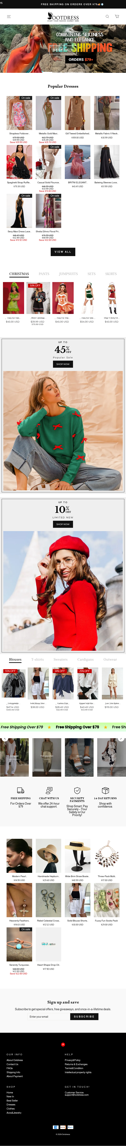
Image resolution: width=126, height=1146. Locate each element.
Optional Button (62, 336)
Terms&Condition (74, 1068)
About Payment (15, 1076)
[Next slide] (121, 738)
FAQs (10, 1068)
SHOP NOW (63, 364)
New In (10, 1096)
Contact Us (12, 1064)
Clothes (11, 1109)
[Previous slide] (5, 738)
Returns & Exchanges (76, 1064)
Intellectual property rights (78, 1072)
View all (63, 252)
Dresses (11, 1104)
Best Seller (12, 1100)
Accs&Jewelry (14, 1113)
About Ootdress (15, 1060)
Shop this (63, 49)
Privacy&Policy (72, 1060)
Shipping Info (13, 1072)
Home (10, 1092)
